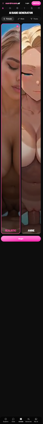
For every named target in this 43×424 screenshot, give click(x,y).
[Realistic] (10, 128)
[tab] (2, 8)
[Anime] (31, 128)
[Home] (12, 3)
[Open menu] (3, 3)
